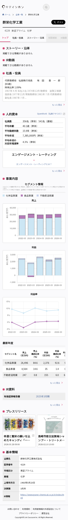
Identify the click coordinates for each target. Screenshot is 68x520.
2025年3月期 (43, 396)
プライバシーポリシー (29, 513)
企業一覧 (19, 14)
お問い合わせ (13, 509)
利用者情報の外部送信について (47, 509)
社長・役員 (17, 37)
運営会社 (45, 513)
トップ (5, 37)
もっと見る (57, 104)
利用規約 (26, 509)
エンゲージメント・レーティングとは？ (34, 164)
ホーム (7, 14)
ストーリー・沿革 (35, 37)
